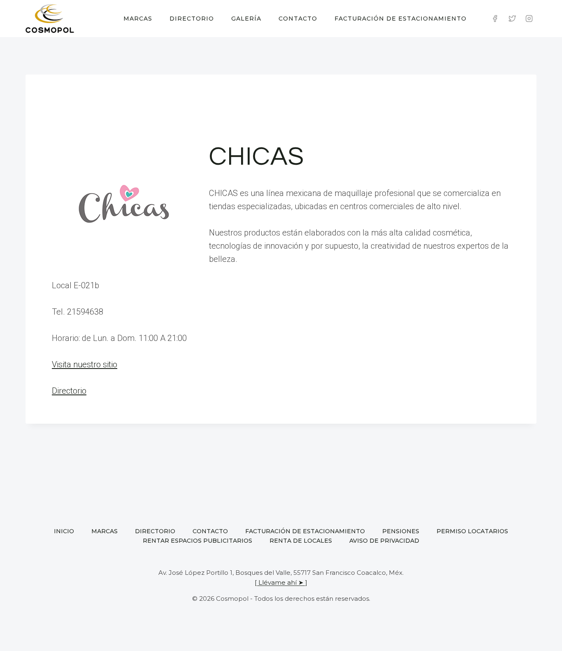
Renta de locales (300, 540)
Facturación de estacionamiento (400, 18)
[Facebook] (495, 18)
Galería (246, 18)
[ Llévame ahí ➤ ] (281, 582)
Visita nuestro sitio (84, 364)
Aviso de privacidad (384, 540)
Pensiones (400, 531)
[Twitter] (512, 18)
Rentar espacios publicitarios (197, 540)
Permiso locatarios (472, 531)
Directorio (192, 18)
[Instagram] (529, 18)
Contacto (298, 18)
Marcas (137, 18)
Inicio (64, 531)
